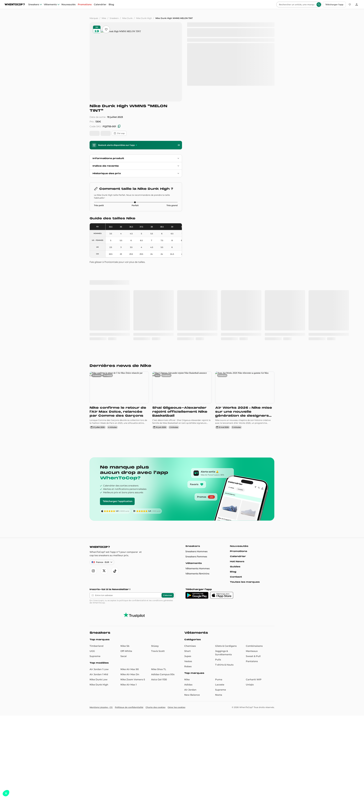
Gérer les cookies (176, 625)
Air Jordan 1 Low (99, 586)
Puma (218, 597)
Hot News (237, 479)
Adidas (188, 602)
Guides (235, 484)
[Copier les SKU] (119, 126)
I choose (33, 784)
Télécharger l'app (334, 4)
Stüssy (155, 563)
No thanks (12, 784)
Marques (94, 18)
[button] (6, 793)
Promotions (85, 4)
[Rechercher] (319, 4)
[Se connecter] (356, 4)
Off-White (126, 568)
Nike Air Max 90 (129, 586)
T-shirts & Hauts (224, 582)
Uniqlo (250, 602)
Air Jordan (190, 607)
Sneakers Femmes (196, 474)
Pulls (218, 577)
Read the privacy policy (15, 774)
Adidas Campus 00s (162, 592)
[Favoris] (350, 4)
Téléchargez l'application (117, 418)
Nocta (218, 612)
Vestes (188, 579)
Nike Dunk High (144, 18)
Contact (236, 494)
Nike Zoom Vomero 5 (132, 597)
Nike (104, 18)
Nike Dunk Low (98, 597)
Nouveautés (68, 4)
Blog (111, 4)
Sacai (123, 573)
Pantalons (252, 579)
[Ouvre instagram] (93, 488)
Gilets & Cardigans (226, 563)
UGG (92, 568)
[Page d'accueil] (15, 4)
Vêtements (50, 4)
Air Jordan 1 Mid (99, 592)
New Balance (192, 612)
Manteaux (252, 568)
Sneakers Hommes (196, 469)
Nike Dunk (127, 18)
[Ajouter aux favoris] (106, 29)
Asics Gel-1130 (159, 597)
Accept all (52, 784)
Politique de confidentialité (129, 625)
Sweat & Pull (253, 573)
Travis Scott (158, 568)
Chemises (190, 563)
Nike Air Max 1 (128, 602)
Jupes (187, 573)
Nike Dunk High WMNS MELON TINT (174, 18)
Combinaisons (254, 563)
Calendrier (100, 4)
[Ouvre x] (104, 488)
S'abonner (167, 513)
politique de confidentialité (132, 518)
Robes (188, 584)
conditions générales (162, 518)
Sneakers (33, 4)
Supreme (95, 573)
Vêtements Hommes (197, 486)
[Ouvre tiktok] (115, 488)
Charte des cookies (155, 625)
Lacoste (219, 602)
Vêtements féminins (197, 491)
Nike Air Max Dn (129, 592)
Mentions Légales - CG (101, 625)
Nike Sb (124, 563)
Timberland (96, 563)
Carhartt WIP (253, 597)
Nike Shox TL (158, 586)
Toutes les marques (245, 499)
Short (187, 568)
